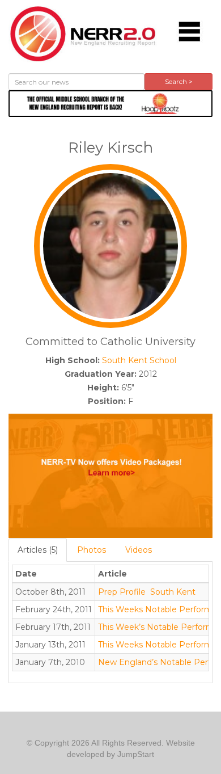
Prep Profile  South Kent (147, 592)
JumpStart (135, 754)
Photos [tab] (91, 550)
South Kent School (139, 360)
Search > (179, 81)
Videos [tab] (138, 550)
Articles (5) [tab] (38, 550)
